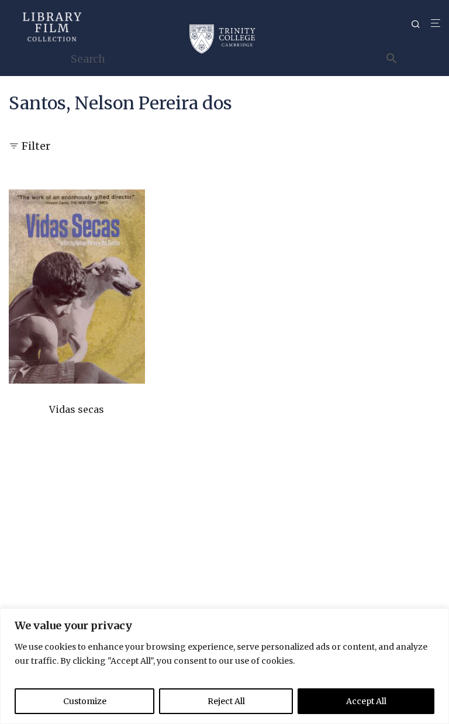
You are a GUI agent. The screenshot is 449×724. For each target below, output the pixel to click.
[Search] (420, 24)
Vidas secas (76, 409)
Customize (84, 701)
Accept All (366, 701)
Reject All (226, 701)
